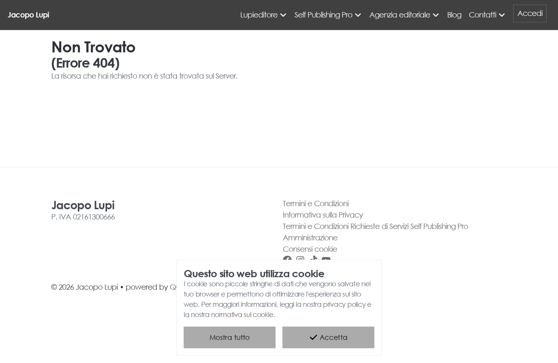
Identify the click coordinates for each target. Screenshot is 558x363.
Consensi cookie (310, 249)
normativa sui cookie (242, 315)
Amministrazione (310, 237)
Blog (454, 14)
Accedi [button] (529, 13)
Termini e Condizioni (315, 203)
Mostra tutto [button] (230, 337)
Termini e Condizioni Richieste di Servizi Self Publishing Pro (375, 226)
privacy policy (344, 305)
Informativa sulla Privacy (323, 214)
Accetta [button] (332, 337)
